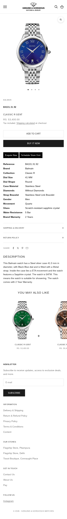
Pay (5, 485)
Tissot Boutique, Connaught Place (20, 458)
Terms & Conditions (13, 426)
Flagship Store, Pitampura (16, 448)
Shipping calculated (25, 123)
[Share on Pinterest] (22, 248)
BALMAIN (7, 100)
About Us (8, 479)
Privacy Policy (10, 421)
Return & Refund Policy (15, 415)
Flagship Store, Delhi (14, 453)
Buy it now (33, 143)
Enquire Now (11, 155)
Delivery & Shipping (13, 410)
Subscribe (14, 393)
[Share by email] (27, 248)
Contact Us (9, 474)
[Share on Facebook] (13, 248)
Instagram (8, 501)
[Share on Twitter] (18, 248)
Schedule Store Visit (30, 155)
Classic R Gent (23, 345)
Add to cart (33, 133)
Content (7, 432)
